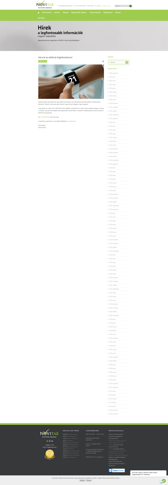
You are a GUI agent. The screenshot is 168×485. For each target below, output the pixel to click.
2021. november (113, 281)
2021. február (112, 296)
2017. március (113, 399)
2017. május (112, 391)
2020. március (113, 327)
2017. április (112, 395)
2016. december (113, 410)
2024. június (112, 171)
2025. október (113, 111)
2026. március (113, 92)
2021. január (112, 300)
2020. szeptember (114, 315)
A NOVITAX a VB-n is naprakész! (94, 457)
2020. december (113, 304)
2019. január (112, 353)
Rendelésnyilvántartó (70, 453)
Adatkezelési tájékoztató (115, 461)
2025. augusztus (113, 118)
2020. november (113, 308)
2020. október (113, 311)
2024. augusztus (113, 164)
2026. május (112, 84)
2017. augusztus (113, 387)
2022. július (112, 255)
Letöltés (57, 12)
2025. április (112, 134)
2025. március (113, 137)
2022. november (113, 243)
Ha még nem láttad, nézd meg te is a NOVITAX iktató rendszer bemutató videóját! (94, 451)
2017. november (113, 383)
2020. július (112, 319)
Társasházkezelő (69, 457)
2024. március (113, 183)
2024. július (112, 168)
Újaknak (65, 12)
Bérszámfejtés (68, 441)
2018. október (113, 361)
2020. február (112, 330)
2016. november (113, 414)
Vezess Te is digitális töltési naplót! (93, 444)
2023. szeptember (114, 205)
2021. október (113, 285)
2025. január (112, 145)
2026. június (112, 81)
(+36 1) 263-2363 (81, 6)
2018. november (113, 357)
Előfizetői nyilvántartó (71, 455)
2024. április (112, 179)
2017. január (112, 406)
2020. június (112, 323)
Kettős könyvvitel (69, 436)
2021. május (112, 293)
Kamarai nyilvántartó (71, 451)
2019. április (112, 346)
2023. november (113, 198)
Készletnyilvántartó (70, 445)
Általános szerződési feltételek (117, 457)
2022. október (113, 247)
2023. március (113, 228)
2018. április (112, 368)
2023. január (112, 236)
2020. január (112, 334)
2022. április (112, 266)
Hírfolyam (41, 18)
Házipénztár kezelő (70, 447)
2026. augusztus (113, 73)
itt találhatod (71, 121)
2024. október (113, 156)
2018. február (112, 376)
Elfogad (82, 480)
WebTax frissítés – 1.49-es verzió (95, 434)
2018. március (113, 372)
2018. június (112, 364)
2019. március (113, 349)
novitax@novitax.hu (106, 6)
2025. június (112, 126)
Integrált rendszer (70, 434)
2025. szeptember (114, 115)
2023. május (112, 221)
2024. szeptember (114, 160)
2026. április (112, 88)
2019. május (112, 342)
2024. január (112, 190)
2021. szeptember (114, 289)
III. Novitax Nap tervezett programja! (92, 439)
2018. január (112, 380)
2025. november (113, 107)
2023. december (113, 194)
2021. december (113, 277)
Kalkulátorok (107, 12)
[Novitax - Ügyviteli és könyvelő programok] (49, 434)
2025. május (112, 130)
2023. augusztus (113, 209)
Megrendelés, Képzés (79, 12)
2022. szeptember (114, 251)
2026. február (112, 96)
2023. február (112, 232)
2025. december (113, 103)
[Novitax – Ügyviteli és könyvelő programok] (45, 5)
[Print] (103, 61)
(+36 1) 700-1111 (91, 6)
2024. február (112, 187)
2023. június (112, 217)
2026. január (112, 99)
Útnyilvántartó (68, 449)
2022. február (112, 270)
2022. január (112, 274)
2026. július (112, 77)
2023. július (112, 213)
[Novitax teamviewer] (117, 470)
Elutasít (89, 480)
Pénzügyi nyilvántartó (70, 443)
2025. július (112, 122)
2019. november (113, 338)
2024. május (112, 175)
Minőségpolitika (113, 459)
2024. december (113, 149)
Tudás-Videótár (95, 12)
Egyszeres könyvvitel (70, 438)
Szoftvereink (46, 12)
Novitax (118, 12)
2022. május (112, 262)
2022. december (113, 240)
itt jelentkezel (44, 117)
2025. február (112, 141)
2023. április (112, 224)
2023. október (113, 202)
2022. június (112, 258)
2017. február (112, 402)
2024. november (113, 152)
